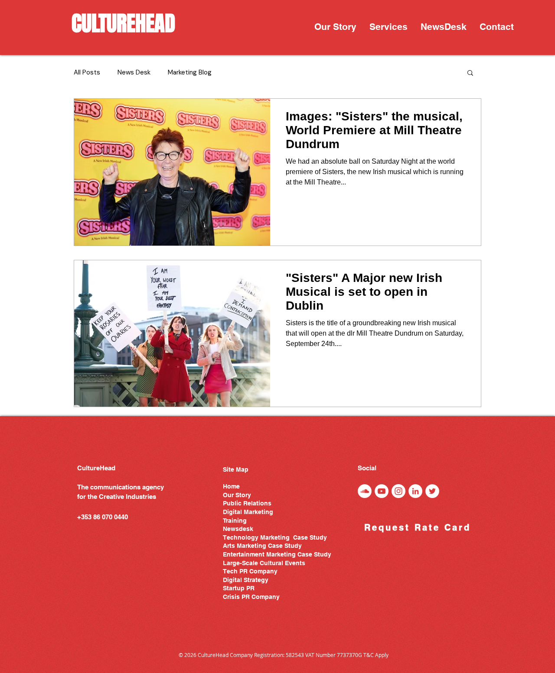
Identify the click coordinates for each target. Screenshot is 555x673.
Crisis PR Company (251, 596)
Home (231, 486)
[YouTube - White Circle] (381, 491)
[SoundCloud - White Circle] (365, 491)
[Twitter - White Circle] (432, 491)
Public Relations (247, 503)
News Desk (134, 72)
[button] (388, 27)
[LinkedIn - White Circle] (415, 491)
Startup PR (239, 588)
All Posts (87, 72)
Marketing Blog (190, 72)
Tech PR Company (250, 571)
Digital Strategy (245, 579)
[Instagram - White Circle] (398, 491)
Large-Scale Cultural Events (264, 563)
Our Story (237, 495)
